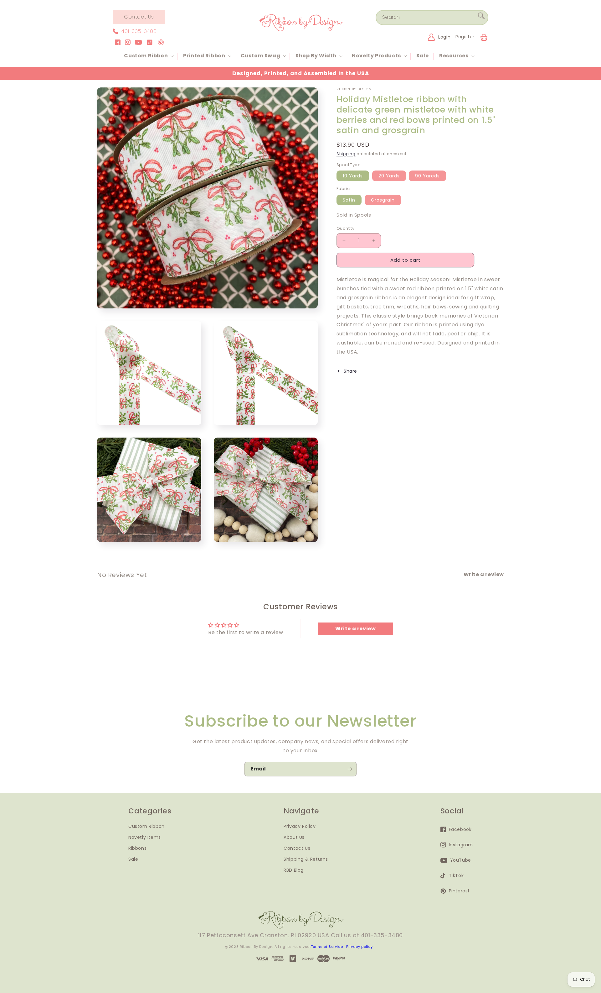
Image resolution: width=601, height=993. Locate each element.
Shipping (346, 153)
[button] (148, 56)
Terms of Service (327, 946)
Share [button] (350, 371)
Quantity (345, 228)
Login (444, 37)
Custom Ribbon (146, 826)
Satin (349, 200)
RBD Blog (294, 870)
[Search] (481, 17)
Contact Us (139, 16)
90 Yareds (427, 176)
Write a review (355, 628)
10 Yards (353, 176)
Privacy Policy (300, 826)
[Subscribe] (350, 769)
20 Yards (389, 176)
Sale (133, 859)
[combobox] (432, 17)
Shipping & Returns (306, 859)
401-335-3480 (139, 31)
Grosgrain (386, 201)
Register (465, 37)
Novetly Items (144, 837)
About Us (294, 837)
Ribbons (137, 848)
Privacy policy (359, 946)
